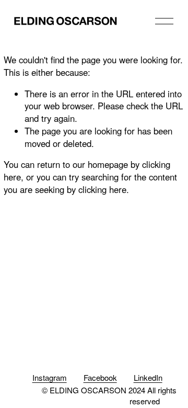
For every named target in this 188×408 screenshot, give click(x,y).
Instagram (49, 377)
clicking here (102, 189)
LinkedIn (148, 377)
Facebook (100, 377)
